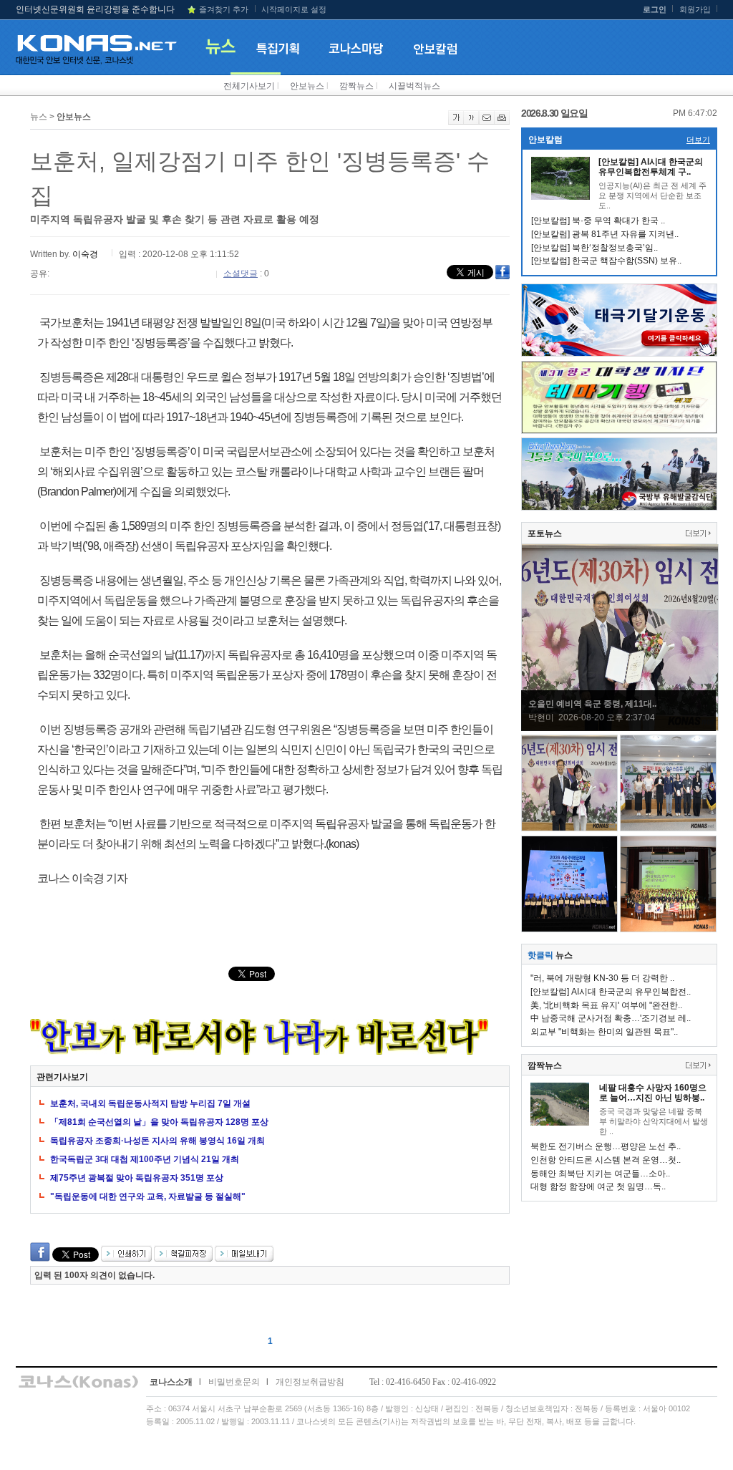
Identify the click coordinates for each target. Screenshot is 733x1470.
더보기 (698, 139)
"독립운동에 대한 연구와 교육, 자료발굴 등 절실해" (148, 1196)
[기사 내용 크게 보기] (456, 122)
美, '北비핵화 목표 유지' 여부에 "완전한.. (606, 1005)
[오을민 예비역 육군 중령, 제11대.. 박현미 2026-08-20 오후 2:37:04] (620, 728)
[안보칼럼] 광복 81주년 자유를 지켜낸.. (605, 234)
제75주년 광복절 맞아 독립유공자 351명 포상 (136, 1178)
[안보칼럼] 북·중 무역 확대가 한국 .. (598, 221)
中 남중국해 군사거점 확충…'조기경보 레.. (610, 1018)
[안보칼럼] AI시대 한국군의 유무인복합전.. (610, 992)
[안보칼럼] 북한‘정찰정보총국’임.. (594, 248)
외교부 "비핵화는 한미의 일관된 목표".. (604, 1032)
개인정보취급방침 (310, 1382)
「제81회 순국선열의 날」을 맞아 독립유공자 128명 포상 (159, 1122)
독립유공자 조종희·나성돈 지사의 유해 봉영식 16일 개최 (157, 1141)
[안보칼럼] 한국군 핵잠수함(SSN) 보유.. (606, 261)
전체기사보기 (249, 86)
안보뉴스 (307, 86)
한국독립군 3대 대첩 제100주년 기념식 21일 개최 (144, 1159)
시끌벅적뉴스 (414, 86)
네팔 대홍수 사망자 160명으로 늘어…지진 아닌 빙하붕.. (653, 1093)
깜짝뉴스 (356, 86)
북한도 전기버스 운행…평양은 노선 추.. (605, 1146)
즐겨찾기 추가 (223, 9)
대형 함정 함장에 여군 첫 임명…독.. (598, 1186)
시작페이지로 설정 (293, 9)
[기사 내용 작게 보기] (471, 122)
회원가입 (695, 9)
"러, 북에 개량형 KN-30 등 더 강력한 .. (602, 978)
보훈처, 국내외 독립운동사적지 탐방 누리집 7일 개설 (150, 1103)
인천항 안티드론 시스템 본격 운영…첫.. (605, 1160)
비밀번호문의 (234, 1382)
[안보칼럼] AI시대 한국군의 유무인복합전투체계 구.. (650, 167)
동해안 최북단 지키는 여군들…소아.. (600, 1174)
